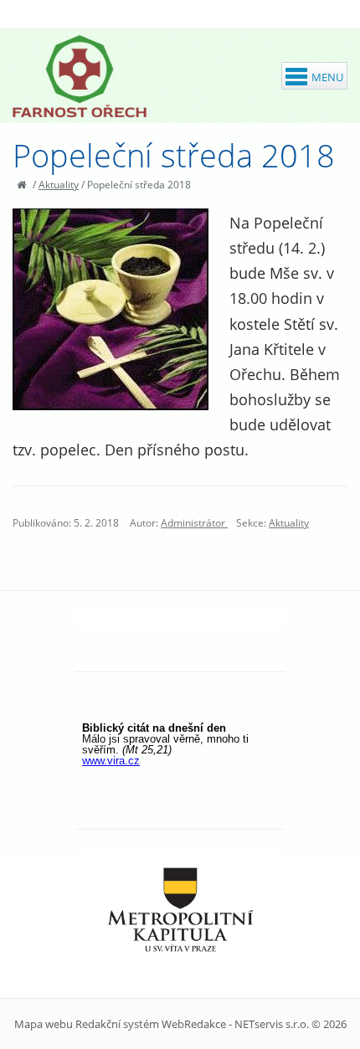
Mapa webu (43, 1023)
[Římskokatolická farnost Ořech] (80, 76)
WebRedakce (194, 1023)
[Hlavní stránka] (21, 184)
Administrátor (194, 523)
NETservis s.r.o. (271, 1023)
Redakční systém (117, 1023)
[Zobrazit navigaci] (314, 76)
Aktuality (59, 184)
